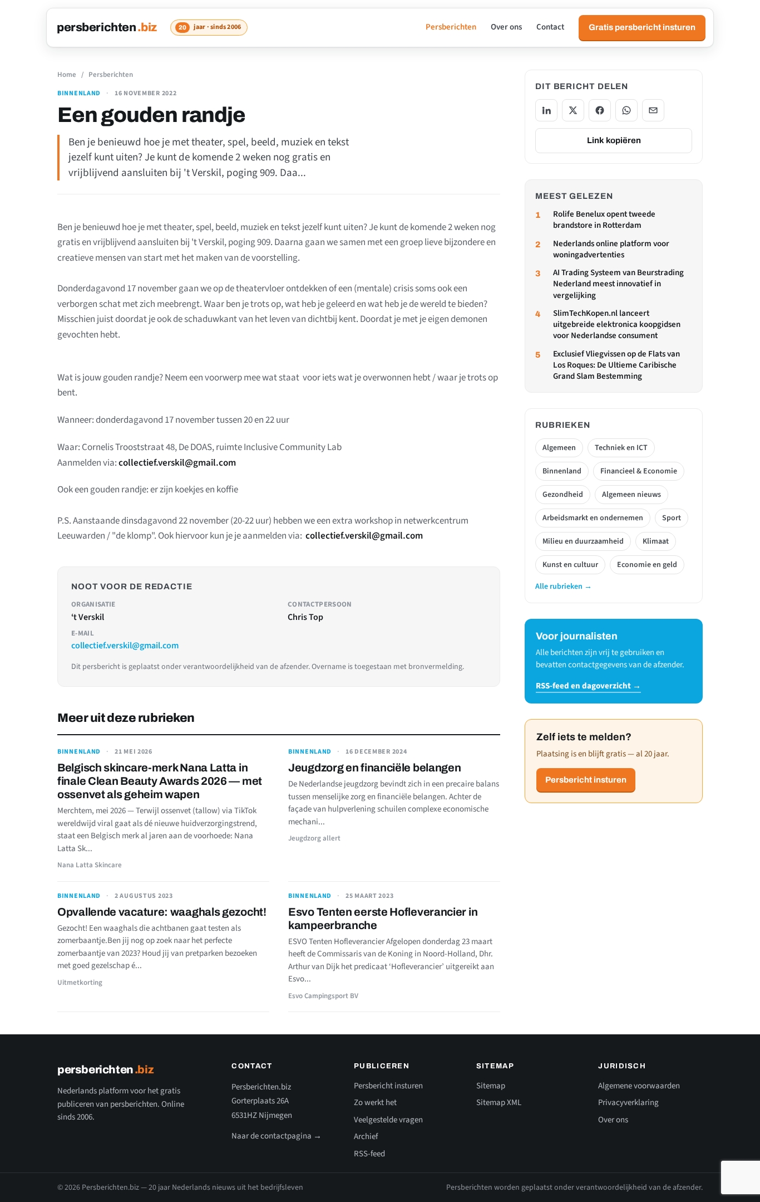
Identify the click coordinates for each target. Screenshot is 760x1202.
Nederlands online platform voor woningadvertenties (611, 249)
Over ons (506, 27)
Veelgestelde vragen (388, 1120)
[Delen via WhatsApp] (626, 110)
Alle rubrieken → (563, 586)
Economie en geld (647, 564)
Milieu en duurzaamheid (583, 541)
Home (66, 75)
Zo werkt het (375, 1102)
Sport (671, 518)
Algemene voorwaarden (639, 1086)
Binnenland (79, 93)
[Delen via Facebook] (600, 110)
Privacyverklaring (628, 1102)
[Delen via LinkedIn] (546, 110)
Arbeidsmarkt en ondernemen (592, 518)
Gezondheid (562, 494)
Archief (366, 1136)
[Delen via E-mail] (653, 110)
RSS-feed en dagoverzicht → (588, 686)
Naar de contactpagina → (276, 1136)
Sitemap (490, 1086)
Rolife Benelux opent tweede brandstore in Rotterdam (604, 220)
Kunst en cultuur (570, 564)
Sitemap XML (498, 1102)
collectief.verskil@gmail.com (125, 645)
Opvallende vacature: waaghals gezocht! (162, 912)
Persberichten (451, 27)
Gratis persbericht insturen (642, 27)
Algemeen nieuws (631, 494)
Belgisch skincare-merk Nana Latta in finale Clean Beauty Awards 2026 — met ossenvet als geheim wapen (159, 780)
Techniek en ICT (621, 447)
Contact (550, 27)
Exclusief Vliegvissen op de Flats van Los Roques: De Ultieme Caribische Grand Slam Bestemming (616, 366)
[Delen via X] (573, 110)
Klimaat (656, 541)
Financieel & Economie (638, 471)
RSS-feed (369, 1154)
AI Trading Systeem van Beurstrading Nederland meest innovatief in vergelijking (618, 284)
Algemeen (559, 447)
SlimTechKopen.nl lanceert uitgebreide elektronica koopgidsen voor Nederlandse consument (616, 325)
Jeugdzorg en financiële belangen (374, 767)
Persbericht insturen (585, 779)
